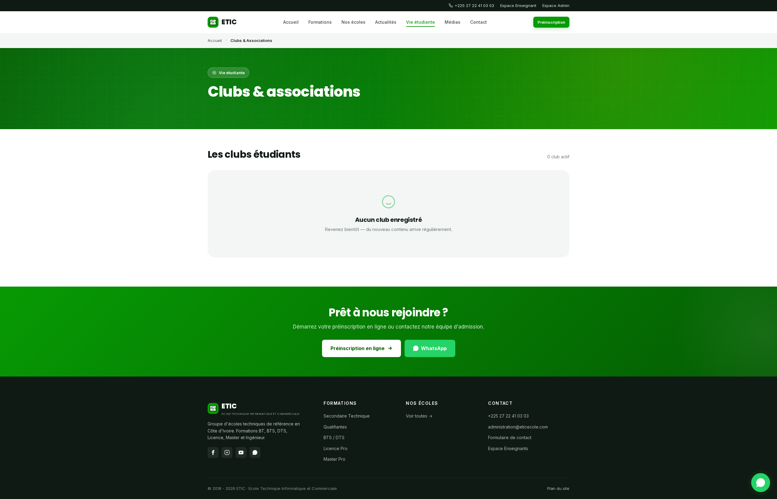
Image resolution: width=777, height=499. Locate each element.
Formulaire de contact (509, 437)
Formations (320, 22)
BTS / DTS (334, 437)
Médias (452, 22)
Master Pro (334, 459)
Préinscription (551, 21)
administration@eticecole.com (518, 426)
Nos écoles (353, 22)
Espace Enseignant (518, 5)
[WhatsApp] (760, 482)
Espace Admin (555, 5)
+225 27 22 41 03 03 (474, 5)
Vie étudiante (420, 22)
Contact (478, 22)
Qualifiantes (335, 426)
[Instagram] (227, 452)
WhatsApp (434, 348)
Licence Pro (336, 448)
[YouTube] (241, 452)
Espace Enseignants (508, 448)
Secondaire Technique (347, 415)
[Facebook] (213, 452)
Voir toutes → (419, 415)
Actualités (385, 22)
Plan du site (558, 488)
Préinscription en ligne (358, 348)
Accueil (291, 22)
